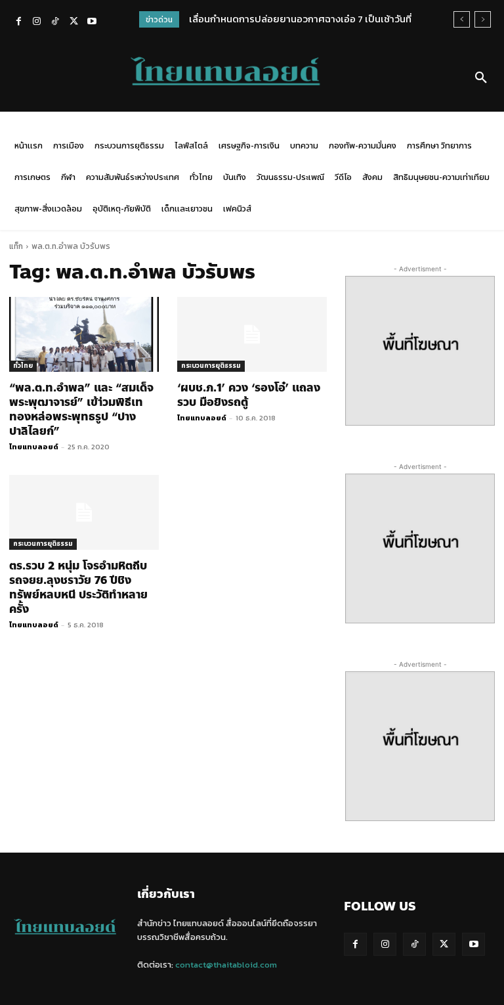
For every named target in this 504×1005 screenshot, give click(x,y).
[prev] (461, 19)
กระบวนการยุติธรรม (211, 365)
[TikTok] (55, 22)
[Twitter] (73, 22)
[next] (482, 19)
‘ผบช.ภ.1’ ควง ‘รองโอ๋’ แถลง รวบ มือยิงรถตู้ (248, 395)
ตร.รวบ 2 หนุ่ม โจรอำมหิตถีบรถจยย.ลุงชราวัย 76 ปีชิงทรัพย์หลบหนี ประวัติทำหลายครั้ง (78, 587)
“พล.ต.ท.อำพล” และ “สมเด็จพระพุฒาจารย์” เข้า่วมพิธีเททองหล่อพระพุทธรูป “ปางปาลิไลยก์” (81, 409)
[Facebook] (18, 22)
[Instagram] (37, 22)
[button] (481, 78)
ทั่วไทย (23, 365)
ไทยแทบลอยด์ (33, 446)
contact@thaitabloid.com (226, 964)
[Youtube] (92, 22)
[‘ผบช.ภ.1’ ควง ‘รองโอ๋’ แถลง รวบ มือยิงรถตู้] (252, 334)
